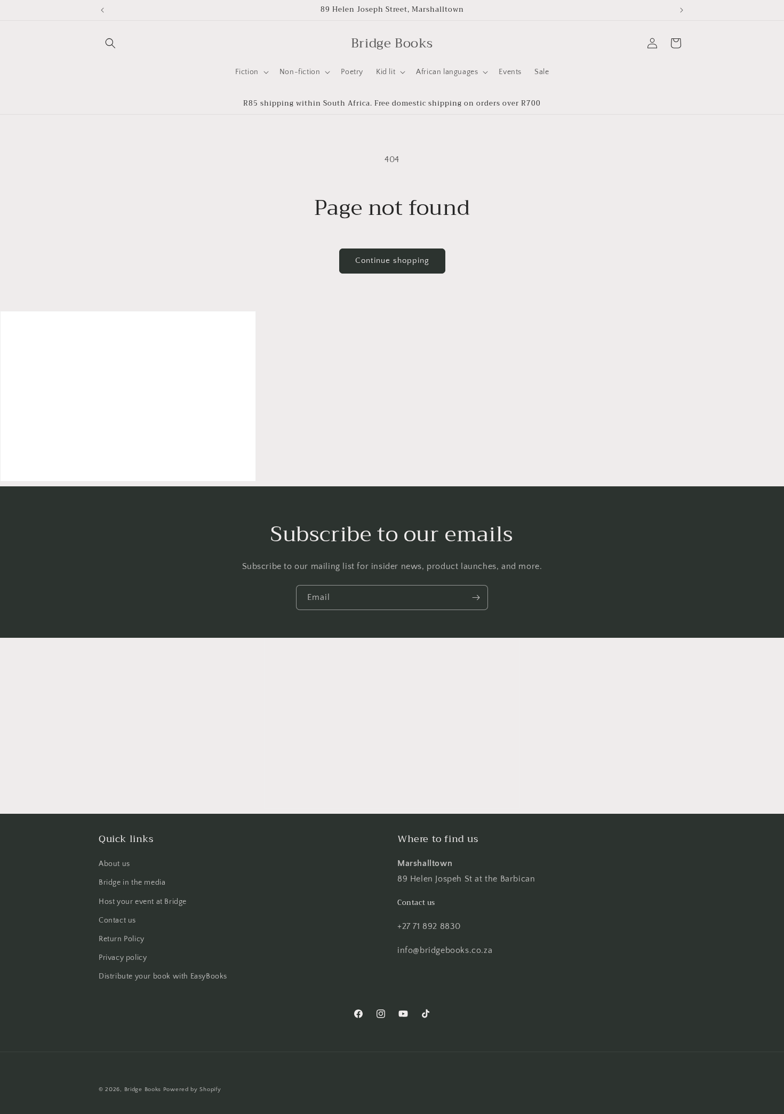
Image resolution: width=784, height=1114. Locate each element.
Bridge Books (142, 1089)
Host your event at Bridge (143, 901)
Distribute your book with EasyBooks (163, 976)
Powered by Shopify (192, 1089)
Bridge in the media (132, 882)
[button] (110, 43)
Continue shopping (392, 260)
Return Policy (122, 939)
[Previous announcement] (102, 10)
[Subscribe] (475, 597)
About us (114, 864)
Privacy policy (123, 957)
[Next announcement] (681, 10)
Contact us (117, 920)
